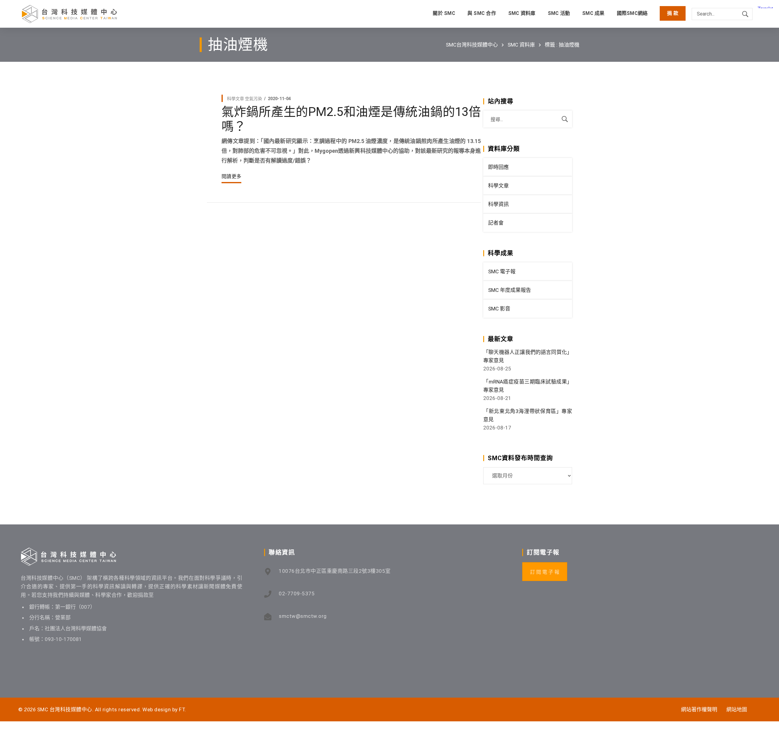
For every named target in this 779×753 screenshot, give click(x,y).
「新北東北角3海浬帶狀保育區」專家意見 (527, 415)
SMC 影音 (499, 309)
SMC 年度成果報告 (509, 290)
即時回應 (498, 167)
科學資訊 (498, 204)
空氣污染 (253, 98)
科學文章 (235, 98)
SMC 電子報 (501, 271)
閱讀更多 (231, 176)
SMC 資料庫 (521, 45)
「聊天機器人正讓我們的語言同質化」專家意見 (527, 356)
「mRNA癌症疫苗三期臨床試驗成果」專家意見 (527, 386)
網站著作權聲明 (699, 709)
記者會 (496, 223)
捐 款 (672, 13)
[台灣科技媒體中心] (69, 14)
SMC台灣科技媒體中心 (472, 45)
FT (182, 709)
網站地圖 (736, 709)
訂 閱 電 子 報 (544, 572)
